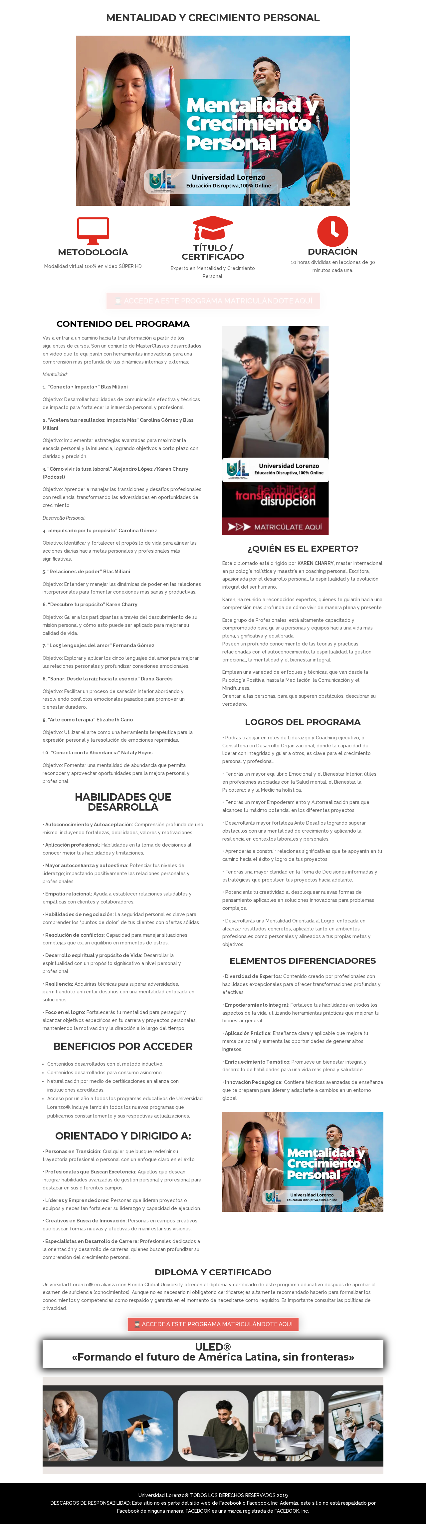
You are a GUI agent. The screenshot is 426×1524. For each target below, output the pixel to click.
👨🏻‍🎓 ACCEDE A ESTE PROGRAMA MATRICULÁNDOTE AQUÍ (213, 301)
